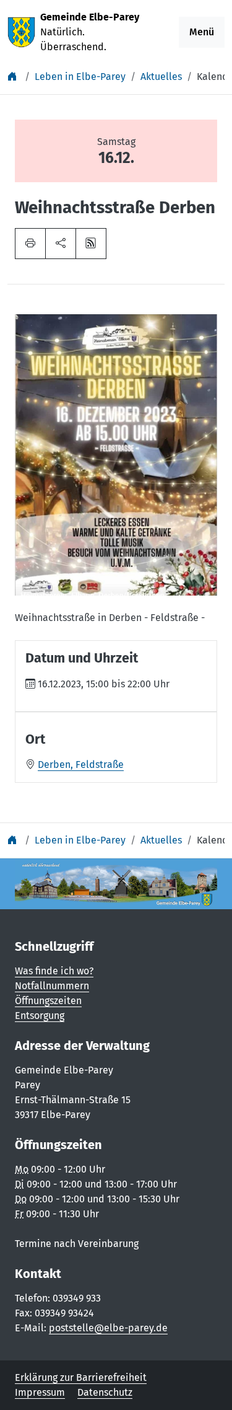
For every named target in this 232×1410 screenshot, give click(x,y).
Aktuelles (161, 76)
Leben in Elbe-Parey (80, 76)
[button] (60, 243)
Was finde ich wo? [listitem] (54, 971)
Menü (201, 32)
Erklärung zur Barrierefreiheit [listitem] (81, 1377)
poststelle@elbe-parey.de (108, 1328)
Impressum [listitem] (40, 1392)
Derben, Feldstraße (81, 764)
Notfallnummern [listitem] (52, 986)
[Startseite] (13, 76)
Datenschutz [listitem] (104, 1392)
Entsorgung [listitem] (39, 1015)
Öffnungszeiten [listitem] (48, 1001)
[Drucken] (30, 243)
